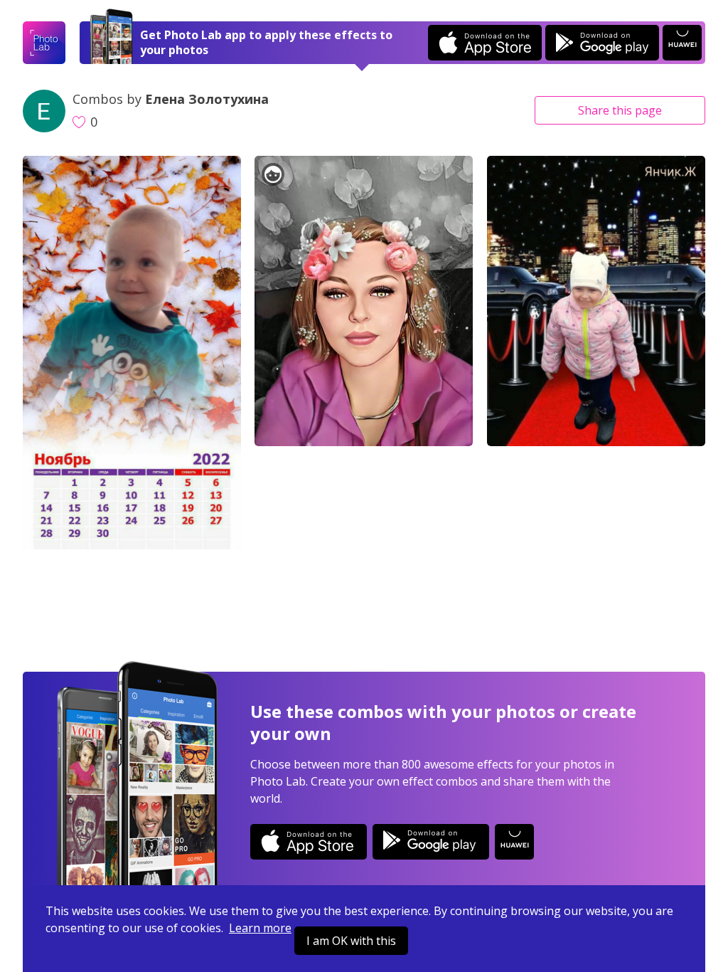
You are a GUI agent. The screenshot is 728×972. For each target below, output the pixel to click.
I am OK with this (351, 941)
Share (620, 110)
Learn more (260, 928)
